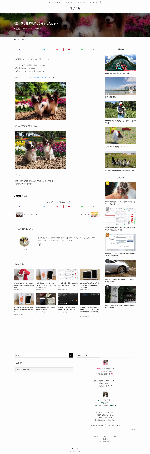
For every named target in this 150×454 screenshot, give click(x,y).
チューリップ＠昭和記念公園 (35, 77)
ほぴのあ (75, 8)
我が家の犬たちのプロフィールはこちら (105, 425)
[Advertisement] (120, 326)
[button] (19, 49)
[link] (39, 244)
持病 (95, 381)
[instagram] (77, 449)
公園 (25, 196)
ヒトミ (24, 249)
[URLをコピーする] (94, 49)
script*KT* (132, 429)
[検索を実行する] (71, 355)
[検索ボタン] (101, 2)
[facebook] (72, 449)
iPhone (18, 28)
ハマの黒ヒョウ (105, 442)
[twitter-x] (75, 449)
